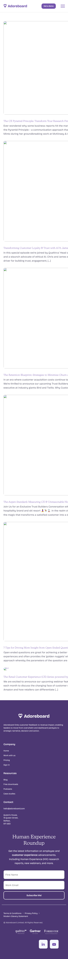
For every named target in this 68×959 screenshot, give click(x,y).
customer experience (25, 855)
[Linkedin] (43, 944)
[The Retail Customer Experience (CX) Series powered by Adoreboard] (6, 668)
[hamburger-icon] (62, 6)
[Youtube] (54, 944)
